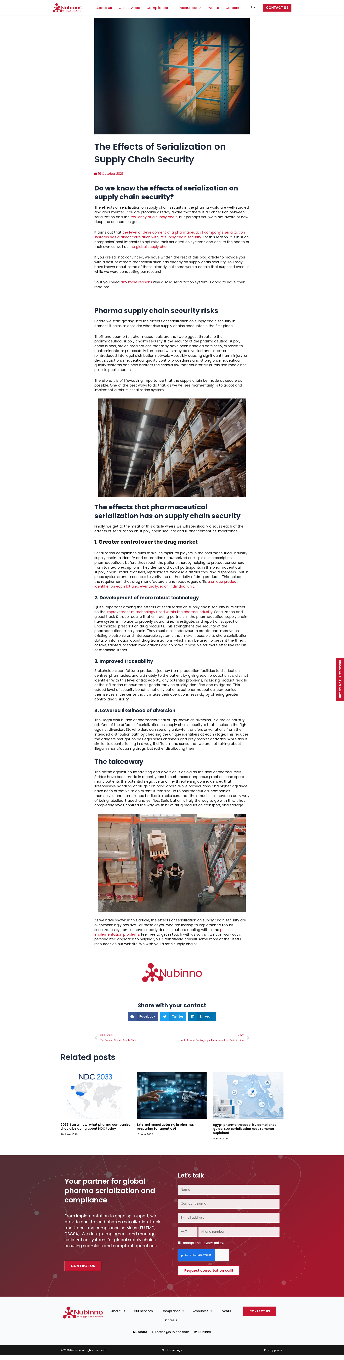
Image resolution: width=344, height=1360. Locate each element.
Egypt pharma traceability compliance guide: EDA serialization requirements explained (245, 1128)
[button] (170, 8)
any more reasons (136, 282)
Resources (188, 7)
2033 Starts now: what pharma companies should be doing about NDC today (95, 1126)
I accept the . (202, 1243)
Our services (129, 7)
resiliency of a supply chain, (154, 217)
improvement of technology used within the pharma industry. (160, 611)
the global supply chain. (149, 246)
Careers (232, 7)
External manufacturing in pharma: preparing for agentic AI (165, 1126)
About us (104, 7)
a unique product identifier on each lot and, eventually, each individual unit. (166, 584)
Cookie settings (172, 1350)
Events (213, 7)
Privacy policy (212, 1243)
